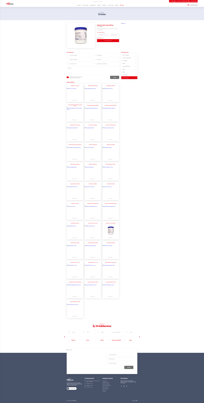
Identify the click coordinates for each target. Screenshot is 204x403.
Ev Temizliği (125, 74)
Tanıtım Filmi (111, 5)
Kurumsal (79, 5)
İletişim (116, 5)
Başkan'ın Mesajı (106, 382)
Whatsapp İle (102, 34)
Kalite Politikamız (106, 384)
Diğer (122, 5)
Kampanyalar (93, 5)
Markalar (105, 5)
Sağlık (124, 69)
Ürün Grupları (85, 5)
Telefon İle (113, 34)
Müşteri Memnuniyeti (107, 385)
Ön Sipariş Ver (107, 40)
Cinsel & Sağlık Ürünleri (126, 66)
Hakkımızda (105, 381)
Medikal (124, 63)
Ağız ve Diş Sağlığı (126, 55)
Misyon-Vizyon (105, 387)
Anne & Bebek (125, 60)
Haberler (99, 5)
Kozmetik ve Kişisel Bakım (127, 57)
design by (134, 400)
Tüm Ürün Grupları (126, 77)
